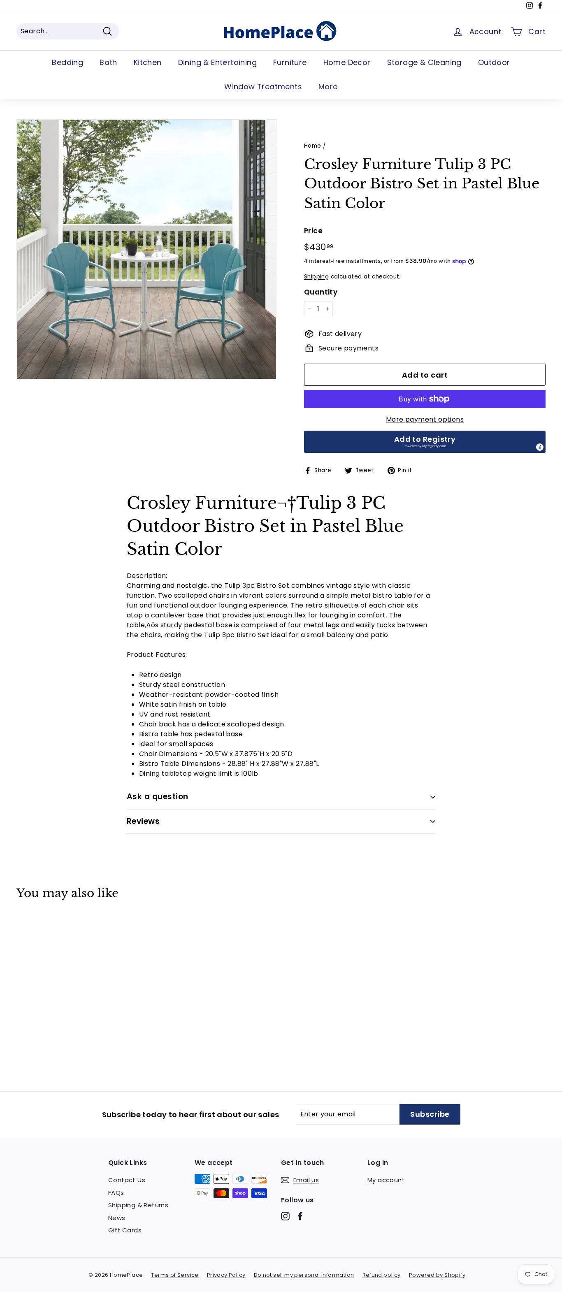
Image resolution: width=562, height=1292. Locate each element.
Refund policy (381, 1275)
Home (312, 146)
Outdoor (494, 62)
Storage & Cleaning (424, 62)
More (328, 86)
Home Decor (347, 62)
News (116, 1217)
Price (313, 231)
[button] (425, 442)
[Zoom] (146, 249)
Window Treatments (263, 86)
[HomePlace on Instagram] (285, 1216)
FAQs (116, 1192)
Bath (108, 62)
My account (386, 1180)
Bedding (67, 62)
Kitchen (148, 62)
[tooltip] (539, 447)
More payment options (425, 419)
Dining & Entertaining (217, 62)
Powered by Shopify (437, 1275)
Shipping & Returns (138, 1205)
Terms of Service (174, 1275)
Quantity (320, 292)
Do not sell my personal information (304, 1275)
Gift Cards (125, 1230)
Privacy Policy (226, 1275)
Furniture (290, 62)
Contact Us (126, 1180)
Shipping (316, 277)
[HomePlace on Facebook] (300, 1216)
